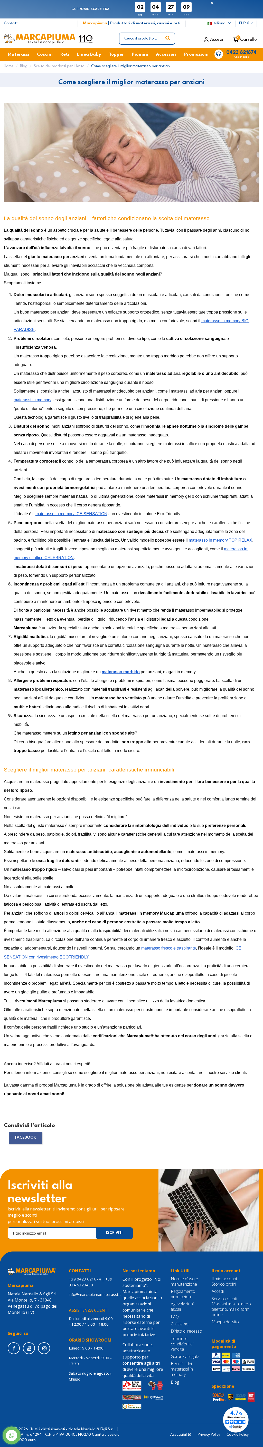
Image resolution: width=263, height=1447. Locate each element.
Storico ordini (224, 1284)
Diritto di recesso (186, 1331)
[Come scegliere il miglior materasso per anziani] (131, 155)
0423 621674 (241, 52)
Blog (175, 1382)
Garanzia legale (185, 1356)
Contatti (11, 23)
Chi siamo (180, 1324)
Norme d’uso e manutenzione (184, 1281)
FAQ (175, 1316)
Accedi (218, 1291)
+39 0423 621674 (85, 1279)
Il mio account (224, 1279)
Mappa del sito (225, 1322)
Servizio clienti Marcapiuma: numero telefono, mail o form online (231, 1306)
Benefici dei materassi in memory (182, 1369)
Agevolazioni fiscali (182, 1306)
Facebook (25, 1138)
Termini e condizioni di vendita (182, 1344)
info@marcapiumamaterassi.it (95, 1294)
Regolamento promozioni (183, 1294)
